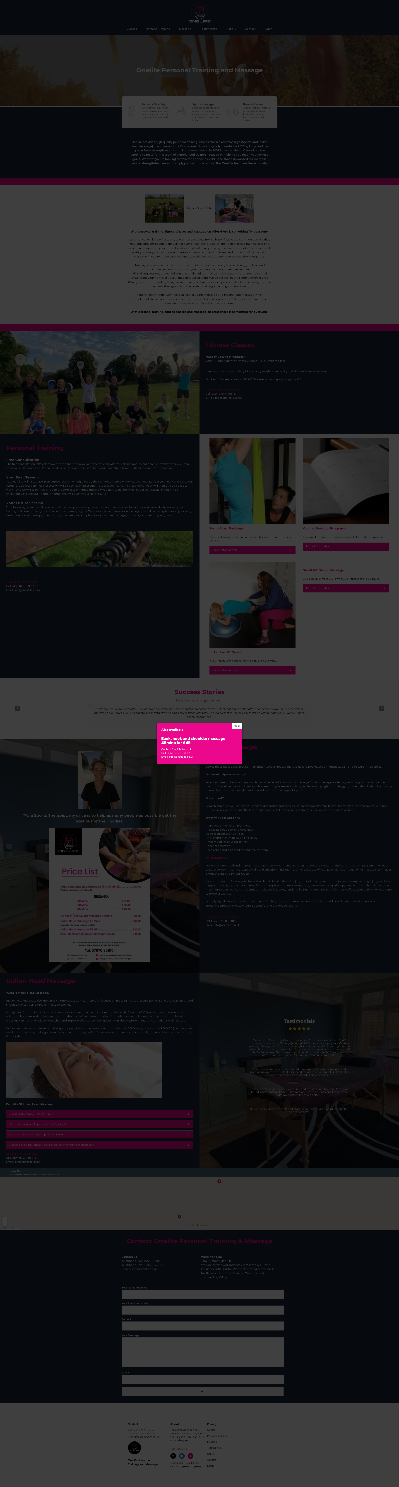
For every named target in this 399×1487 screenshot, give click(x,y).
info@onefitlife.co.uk (181, 756)
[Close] (237, 726)
